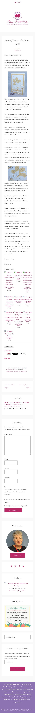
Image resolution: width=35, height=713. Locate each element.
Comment (8, 434)
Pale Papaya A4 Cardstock (27, 302)
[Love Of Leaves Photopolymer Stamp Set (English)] (9, 282)
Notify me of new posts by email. (16, 506)
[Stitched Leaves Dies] (18, 275)
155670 (9, 323)
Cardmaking (9, 371)
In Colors (24, 368)
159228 (18, 304)
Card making (17, 368)
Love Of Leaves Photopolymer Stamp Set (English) (9, 286)
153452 (9, 288)
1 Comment (17, 51)
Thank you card (10, 369)
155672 (18, 325)
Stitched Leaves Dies (18, 277)
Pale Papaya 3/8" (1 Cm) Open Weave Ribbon (18, 323)
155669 (27, 304)
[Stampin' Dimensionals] (9, 334)
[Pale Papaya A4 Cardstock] (27, 299)
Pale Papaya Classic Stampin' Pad (9, 320)
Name (6, 459)
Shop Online (22, 591)
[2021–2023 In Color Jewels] (27, 317)
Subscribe (17, 668)
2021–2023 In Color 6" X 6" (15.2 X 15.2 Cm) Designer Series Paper (27, 287)
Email (6, 468)
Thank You (24, 371)
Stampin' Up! (17, 371)
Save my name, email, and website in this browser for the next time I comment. (15, 492)
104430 (9, 338)
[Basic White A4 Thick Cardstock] (9, 302)
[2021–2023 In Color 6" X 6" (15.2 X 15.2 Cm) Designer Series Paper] (27, 282)
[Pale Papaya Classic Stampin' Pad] (9, 317)
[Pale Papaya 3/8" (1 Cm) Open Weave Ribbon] (18, 320)
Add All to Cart (8, 347)
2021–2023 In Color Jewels (27, 320)
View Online (13, 591)
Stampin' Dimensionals (9, 336)
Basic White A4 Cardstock (18, 302)
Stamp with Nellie (17, 18)
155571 (27, 321)
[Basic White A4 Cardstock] (18, 299)
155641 (27, 291)
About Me (17, 555)
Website (7, 477)
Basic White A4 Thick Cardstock (9, 304)
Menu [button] (19, 2)
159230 (9, 306)
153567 (18, 279)
